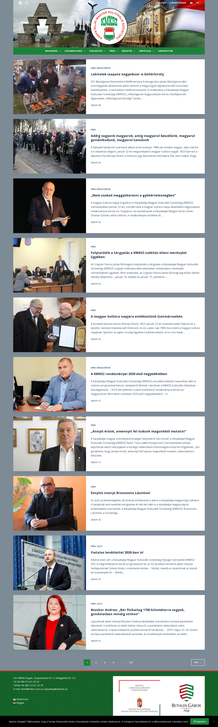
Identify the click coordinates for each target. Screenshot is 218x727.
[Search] (26, 2)
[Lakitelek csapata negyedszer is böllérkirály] (49, 86)
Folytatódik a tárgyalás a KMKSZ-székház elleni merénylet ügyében (139, 255)
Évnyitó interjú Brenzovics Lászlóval (120, 493)
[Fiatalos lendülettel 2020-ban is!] (49, 562)
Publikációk (95, 51)
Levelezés (161, 2)
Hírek (112, 51)
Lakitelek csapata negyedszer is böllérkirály (127, 74)
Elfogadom (199, 721)
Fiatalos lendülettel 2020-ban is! (117, 552)
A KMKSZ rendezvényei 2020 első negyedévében (129, 374)
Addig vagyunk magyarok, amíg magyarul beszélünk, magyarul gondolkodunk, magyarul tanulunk (143, 138)
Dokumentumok (73, 51)
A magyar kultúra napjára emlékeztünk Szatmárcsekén (137, 316)
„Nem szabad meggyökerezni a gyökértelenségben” (133, 195)
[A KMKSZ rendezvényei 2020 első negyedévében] (49, 384)
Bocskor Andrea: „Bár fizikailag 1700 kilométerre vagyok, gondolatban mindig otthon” (138, 612)
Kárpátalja (145, 51)
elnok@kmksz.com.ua (32, 689)
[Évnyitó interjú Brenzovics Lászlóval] (49, 503)
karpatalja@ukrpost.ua (56, 689)
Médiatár (127, 51)
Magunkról (51, 51)
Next (196, 662)
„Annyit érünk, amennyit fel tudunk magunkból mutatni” (138, 431)
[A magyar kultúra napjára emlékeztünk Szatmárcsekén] (49, 324)
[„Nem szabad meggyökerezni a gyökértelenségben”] (49, 205)
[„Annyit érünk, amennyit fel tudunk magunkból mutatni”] (49, 443)
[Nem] (214, 721)
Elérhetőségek (178, 2)
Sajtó (99, 546)
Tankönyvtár (165, 51)
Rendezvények (104, 68)
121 (131, 662)
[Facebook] (20, 2)
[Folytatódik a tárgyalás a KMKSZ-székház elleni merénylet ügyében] (49, 265)
